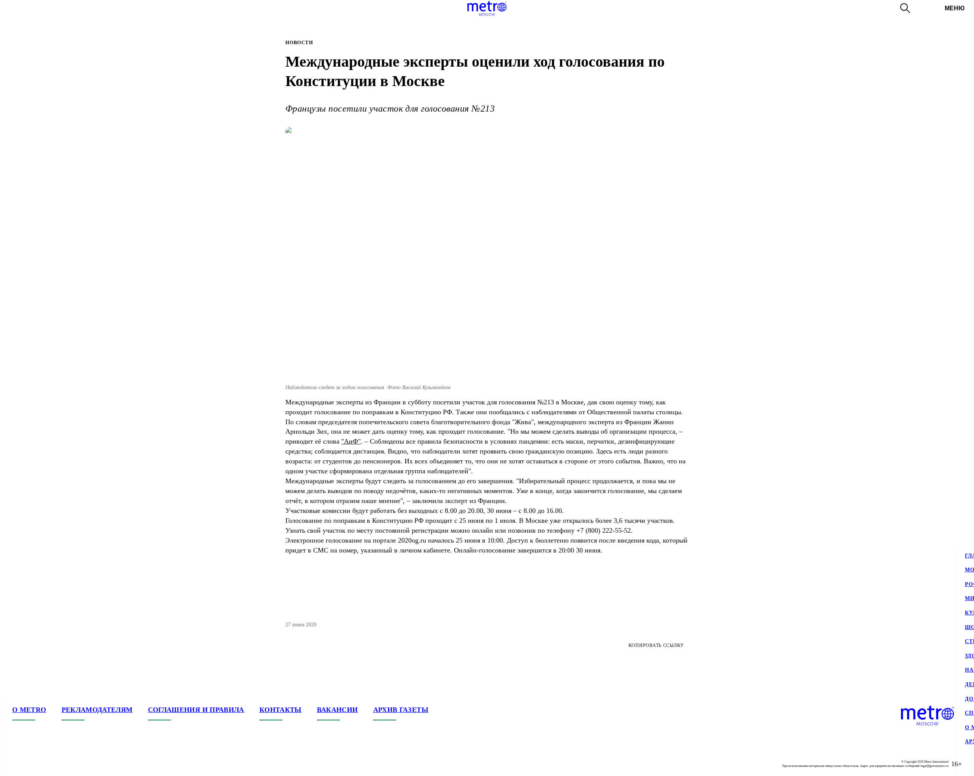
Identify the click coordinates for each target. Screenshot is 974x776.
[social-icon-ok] (49, 764)
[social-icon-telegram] (33, 764)
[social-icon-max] (64, 764)
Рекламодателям (97, 710)
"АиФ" (351, 441)
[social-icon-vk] (18, 764)
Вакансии (337, 710)
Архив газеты (400, 710)
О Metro (29, 710)
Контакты (280, 710)
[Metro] (486, 8)
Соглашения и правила (196, 710)
